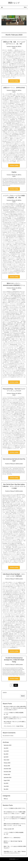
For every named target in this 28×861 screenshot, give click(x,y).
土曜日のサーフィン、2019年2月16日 (14, 87)
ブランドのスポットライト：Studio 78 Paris (13, 726)
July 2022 (6, 783)
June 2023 (6, 751)
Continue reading (14, 80)
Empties (14, 172)
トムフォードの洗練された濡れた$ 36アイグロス (14, 808)
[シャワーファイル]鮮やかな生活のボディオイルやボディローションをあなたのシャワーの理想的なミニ (15, 818)
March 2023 (6, 759)
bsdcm (14, 48)
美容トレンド (14, 2)
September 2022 (7, 777)
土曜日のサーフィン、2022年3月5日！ (12, 837)
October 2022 (7, 774)
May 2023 (6, 754)
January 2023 (7, 765)
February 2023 (7, 762)
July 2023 (6, 748)
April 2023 (6, 757)
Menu (25, 7)
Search (5, 692)
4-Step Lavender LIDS (9, 828)
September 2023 (7, 745)
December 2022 (7, 768)
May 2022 (6, 789)
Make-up (6, 798)
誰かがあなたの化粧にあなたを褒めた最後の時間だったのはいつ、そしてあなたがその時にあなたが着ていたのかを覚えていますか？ (15, 708)
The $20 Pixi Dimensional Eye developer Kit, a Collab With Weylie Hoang (14, 659)
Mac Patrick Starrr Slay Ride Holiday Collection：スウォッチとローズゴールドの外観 (14, 486)
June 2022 (6, 786)
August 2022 (7, 780)
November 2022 (7, 771)
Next (16, 685)
